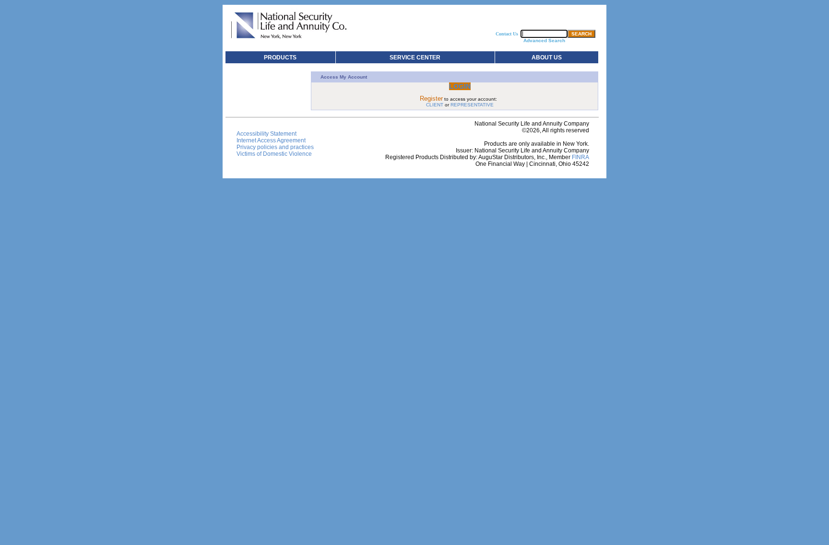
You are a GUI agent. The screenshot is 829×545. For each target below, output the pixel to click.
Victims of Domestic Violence (274, 154)
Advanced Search (544, 40)
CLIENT (434, 104)
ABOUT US (547, 57)
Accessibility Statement (266, 133)
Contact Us (507, 33)
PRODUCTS (280, 57)
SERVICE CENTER (415, 57)
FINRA (580, 157)
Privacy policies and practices (275, 147)
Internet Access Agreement (271, 140)
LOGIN (460, 86)
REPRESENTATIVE (472, 104)
